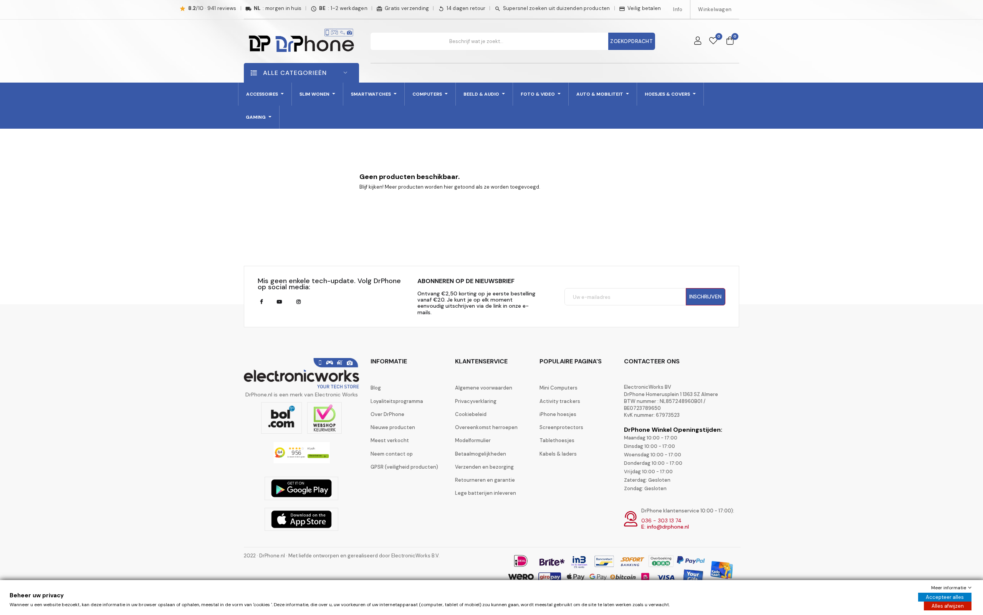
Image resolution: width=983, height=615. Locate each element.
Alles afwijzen (948, 606)
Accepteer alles (945, 597)
